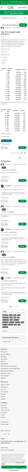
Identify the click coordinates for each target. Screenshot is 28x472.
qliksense (16, 320)
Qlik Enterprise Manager (7, 371)
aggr (15, 324)
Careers (3, 417)
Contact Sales (4, 424)
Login (20, 1)
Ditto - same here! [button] (6, 140)
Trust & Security (5, 410)
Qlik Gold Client (5, 375)
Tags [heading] (4, 311)
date (15, 315)
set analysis (5, 320)
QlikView (3, 361)
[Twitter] (2, 434)
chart (11, 317)
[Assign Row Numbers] (22, 153)
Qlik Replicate (4, 364)
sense (10, 315)
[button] (26, 28)
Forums (8, 341)
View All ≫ (5, 331)
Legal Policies (4, 447)
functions (11, 322)
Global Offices (5, 422)
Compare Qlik (4, 391)
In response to (8, 170)
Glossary (3, 394)
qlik (18, 317)
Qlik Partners (4, 387)
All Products (4, 352)
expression (5, 317)
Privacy (3, 415)
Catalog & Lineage (6, 373)
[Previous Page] (20, 158)
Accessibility (4, 412)
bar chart (5, 324)
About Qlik (3, 405)
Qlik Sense (3, 356)
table (11, 320)
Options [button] (25, 17)
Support (3, 399)
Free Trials (3, 389)
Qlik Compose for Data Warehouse (10, 368)
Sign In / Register (22, 7)
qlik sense (5, 315)
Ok (14, 467)
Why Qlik (3, 378)
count (22, 322)
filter (15, 317)
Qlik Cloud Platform (6, 354)
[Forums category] (3, 341)
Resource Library (5, 384)
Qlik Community (6, 430)
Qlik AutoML (4, 359)
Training (3, 396)
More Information (14, 470)
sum (19, 324)
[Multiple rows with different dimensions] (25, 153)
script (18, 315)
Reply (22, 147)
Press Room (4, 408)
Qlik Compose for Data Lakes (9, 366)
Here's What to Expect (17, 13)
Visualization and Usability (8, 18)
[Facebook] (8, 434)
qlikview (17, 322)
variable (11, 324)
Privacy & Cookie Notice (7, 450)
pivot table (5, 322)
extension (5, 327)
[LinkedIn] (5, 434)
